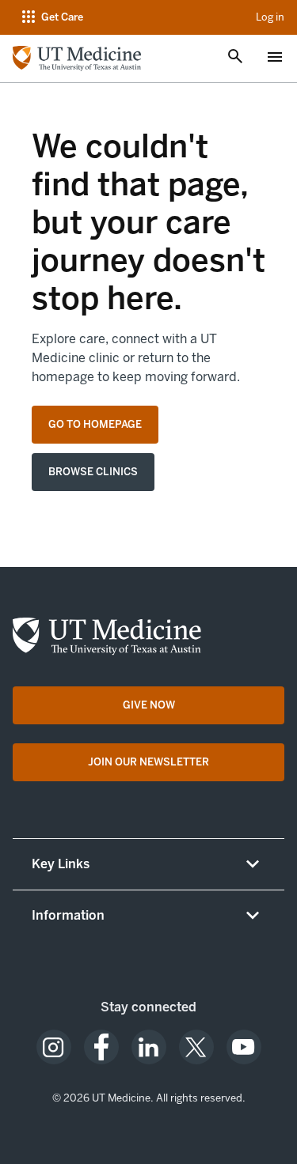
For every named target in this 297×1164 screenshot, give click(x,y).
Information (68, 915)
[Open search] (235, 58)
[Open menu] (274, 58)
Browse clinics (93, 472)
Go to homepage (95, 424)
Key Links (60, 863)
